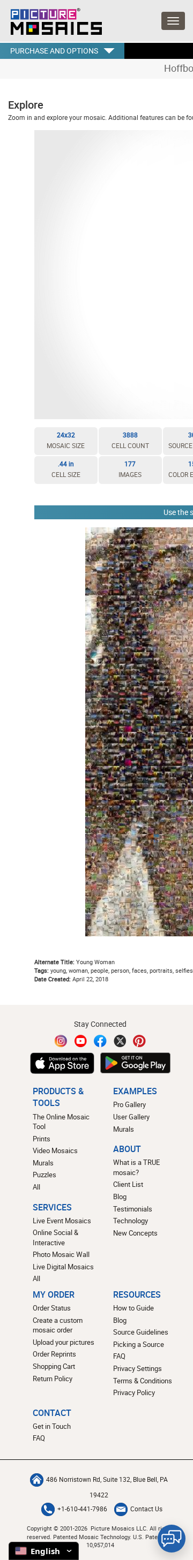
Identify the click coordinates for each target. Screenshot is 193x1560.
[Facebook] (100, 1041)
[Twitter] (120, 1041)
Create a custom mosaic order (58, 1325)
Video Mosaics (55, 1150)
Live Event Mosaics (62, 1220)
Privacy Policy (134, 1392)
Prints (41, 1139)
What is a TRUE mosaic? (136, 1167)
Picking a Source (138, 1344)
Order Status (52, 1308)
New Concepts (135, 1233)
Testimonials (132, 1209)
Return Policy (52, 1378)
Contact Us (146, 1509)
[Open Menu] (173, 21)
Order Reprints (54, 1354)
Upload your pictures (63, 1342)
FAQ (119, 1356)
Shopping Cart (54, 1366)
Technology (130, 1220)
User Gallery (131, 1117)
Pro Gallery (129, 1104)
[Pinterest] (139, 1041)
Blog (120, 1196)
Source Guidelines (140, 1332)
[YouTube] (81, 1041)
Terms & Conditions (142, 1380)
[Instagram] (61, 1041)
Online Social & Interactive (55, 1237)
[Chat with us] (171, 1539)
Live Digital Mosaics (63, 1266)
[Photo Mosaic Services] (51, 18)
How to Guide (133, 1308)
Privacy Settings (137, 1368)
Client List (128, 1184)
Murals (43, 1163)
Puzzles (44, 1174)
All (36, 1187)
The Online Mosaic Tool (61, 1122)
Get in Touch (52, 1426)
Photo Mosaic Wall (61, 1254)
